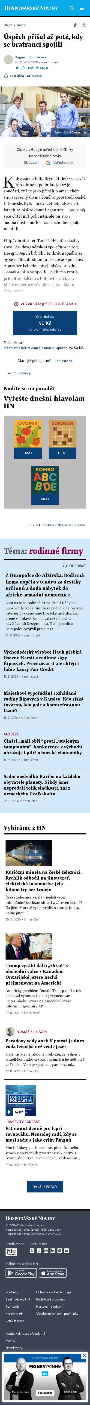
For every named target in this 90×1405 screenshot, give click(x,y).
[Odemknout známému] (84, 25)
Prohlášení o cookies (50, 1299)
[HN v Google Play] (21, 1273)
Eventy (10, 1341)
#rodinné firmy (19, 373)
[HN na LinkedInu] (53, 1250)
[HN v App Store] (53, 1273)
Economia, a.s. (35, 1225)
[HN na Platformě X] (32, 1250)
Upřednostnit (63, 162)
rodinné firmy (56, 551)
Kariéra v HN (15, 1313)
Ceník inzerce (15, 1321)
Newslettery (14, 1348)
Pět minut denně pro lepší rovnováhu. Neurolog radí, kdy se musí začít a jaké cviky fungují (41, 1134)
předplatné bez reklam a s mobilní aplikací (36, 348)
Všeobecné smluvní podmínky (57, 1313)
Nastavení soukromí (50, 1306)
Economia (12, 1306)
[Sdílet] (75, 25)
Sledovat (31, 162)
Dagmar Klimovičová (30, 57)
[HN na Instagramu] (46, 1250)
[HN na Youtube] (66, 1250)
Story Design (72, 132)
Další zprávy (45, 1187)
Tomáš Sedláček (32, 1032)
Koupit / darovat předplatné (25, 1333)
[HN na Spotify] (59, 1250)
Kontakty (12, 1292)
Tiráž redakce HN (18, 1299)
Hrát (28, 453)
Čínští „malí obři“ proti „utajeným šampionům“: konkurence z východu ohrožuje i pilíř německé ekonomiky (43, 747)
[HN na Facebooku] (39, 1250)
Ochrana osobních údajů (53, 1292)
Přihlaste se (63, 361)
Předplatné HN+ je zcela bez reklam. (63, 525)
